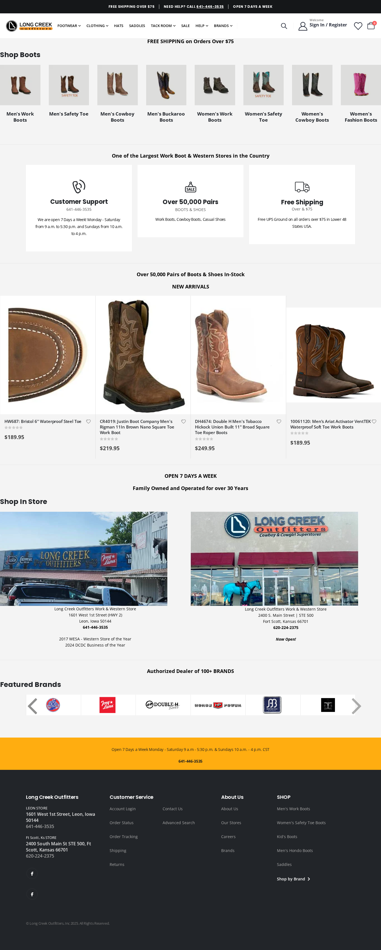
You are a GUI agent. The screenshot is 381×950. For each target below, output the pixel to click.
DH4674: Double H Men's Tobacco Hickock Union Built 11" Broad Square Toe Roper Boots (232, 426)
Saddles (284, 864)
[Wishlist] (358, 26)
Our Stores (231, 822)
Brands (228, 850)
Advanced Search (179, 822)
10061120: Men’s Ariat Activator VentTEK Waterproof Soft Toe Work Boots (330, 424)
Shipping (118, 850)
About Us (229, 808)
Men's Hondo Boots (295, 850)
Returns (117, 864)
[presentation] (29, 704)
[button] (88, 422)
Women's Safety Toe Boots (301, 822)
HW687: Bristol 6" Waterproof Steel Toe (42, 421)
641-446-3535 (210, 6)
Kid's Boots (287, 836)
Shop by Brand (291, 879)
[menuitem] (69, 25)
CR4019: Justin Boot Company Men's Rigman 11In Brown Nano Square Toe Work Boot (137, 426)
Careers (228, 836)
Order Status (122, 822)
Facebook (32, 873)
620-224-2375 (40, 856)
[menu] (145, 25)
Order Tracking (124, 836)
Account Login (123, 808)
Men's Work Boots (293, 808)
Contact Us (173, 808)
